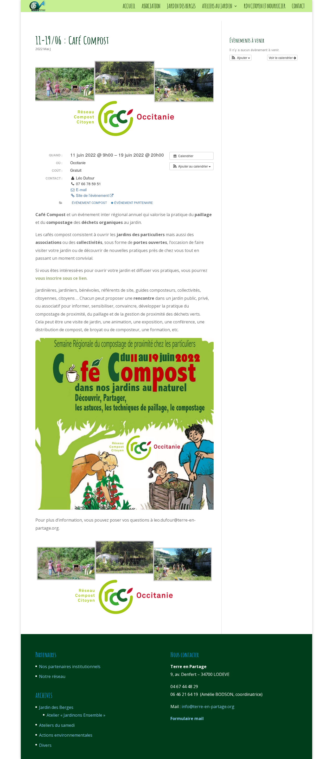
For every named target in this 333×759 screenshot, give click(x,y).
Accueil (129, 7)
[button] (191, 166)
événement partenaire (133, 203)
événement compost (89, 203)
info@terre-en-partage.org (208, 706)
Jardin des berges (181, 7)
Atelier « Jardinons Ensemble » (76, 715)
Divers (45, 745)
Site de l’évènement (92, 195)
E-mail (81, 189)
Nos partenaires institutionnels (69, 666)
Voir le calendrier (281, 57)
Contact (298, 7)
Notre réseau (52, 676)
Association (151, 7)
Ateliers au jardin (217, 7)
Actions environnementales (65, 735)
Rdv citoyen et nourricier (264, 7)
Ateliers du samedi (57, 725)
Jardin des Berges (56, 707)
